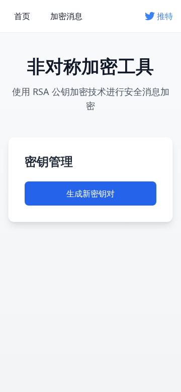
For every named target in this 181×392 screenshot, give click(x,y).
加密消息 (66, 16)
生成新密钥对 (90, 193)
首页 (22, 16)
